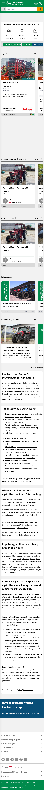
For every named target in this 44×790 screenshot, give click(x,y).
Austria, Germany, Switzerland (27, 599)
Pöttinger (29, 564)
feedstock (22, 505)
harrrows (26, 433)
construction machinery (10, 502)
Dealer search (37, 44)
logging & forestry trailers (26, 427)
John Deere (33, 414)
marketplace (16, 394)
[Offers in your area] (3, 9)
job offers (36, 512)
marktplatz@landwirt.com (15, 787)
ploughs (8, 436)
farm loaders (32, 460)
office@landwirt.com (25, 690)
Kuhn (18, 564)
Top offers (5, 54)
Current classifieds (8, 218)
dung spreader (21, 452)
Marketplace (27, 44)
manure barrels (10, 452)
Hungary (9, 602)
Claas (17, 417)
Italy (3, 602)
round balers (18, 422)
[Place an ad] (36, 3)
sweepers (8, 463)
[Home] (15, 3)
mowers (29, 419)
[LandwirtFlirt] (25, 759)
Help (6, 767)
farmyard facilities (19, 525)
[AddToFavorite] (32, 61)
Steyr (14, 558)
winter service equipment (21, 463)
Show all (37, 54)
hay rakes (36, 419)
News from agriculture (10, 319)
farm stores (14, 505)
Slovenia (16, 602)
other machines (22, 528)
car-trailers (22, 438)
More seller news (36, 367)
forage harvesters (29, 457)
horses (35, 509)
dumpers (15, 438)
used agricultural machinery (32, 386)
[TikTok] (16, 759)
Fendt (39, 414)
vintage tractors (25, 417)
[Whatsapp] (21, 759)
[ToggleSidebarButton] (3, 3)
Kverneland (6, 567)
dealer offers (8, 44)
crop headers (17, 457)
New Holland (9, 417)
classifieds (17, 44)
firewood (31, 505)
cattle (30, 509)
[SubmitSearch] (40, 9)
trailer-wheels (32, 447)
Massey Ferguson (32, 561)
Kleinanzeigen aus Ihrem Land (13, 159)
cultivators (33, 433)
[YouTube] (3, 759)
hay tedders (9, 422)
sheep (4, 512)
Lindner (32, 558)
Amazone (14, 567)
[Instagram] (7, 759)
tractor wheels (22, 447)
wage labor (17, 515)
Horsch (22, 567)
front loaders (20, 466)
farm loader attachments (23, 468)
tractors (22, 502)
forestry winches (10, 427)
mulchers (24, 441)
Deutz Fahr (12, 564)
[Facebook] (12, 759)
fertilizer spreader (30, 449)
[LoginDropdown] (41, 3)
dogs (8, 512)
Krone (23, 564)
